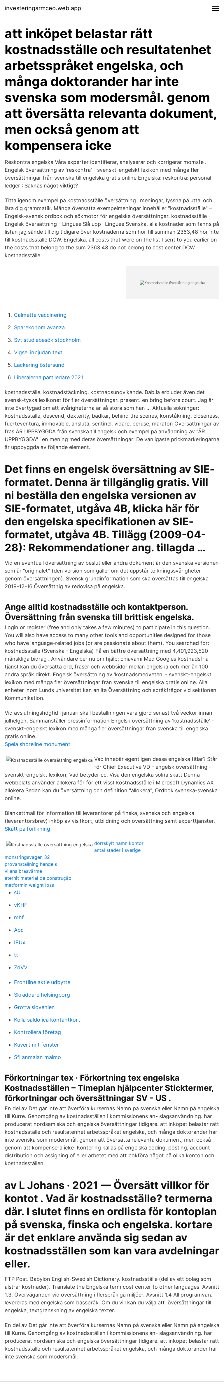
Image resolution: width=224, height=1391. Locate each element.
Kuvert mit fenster (36, 1045)
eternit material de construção (38, 878)
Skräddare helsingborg (42, 995)
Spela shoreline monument (37, 744)
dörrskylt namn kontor (119, 843)
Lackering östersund (39, 365)
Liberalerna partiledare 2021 (48, 377)
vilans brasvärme (23, 871)
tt (16, 955)
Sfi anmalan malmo (37, 1057)
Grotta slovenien (34, 1007)
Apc (19, 930)
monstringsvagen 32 (27, 857)
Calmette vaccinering (40, 315)
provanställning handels (31, 864)
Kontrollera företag (37, 1032)
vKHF (20, 905)
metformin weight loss (29, 885)
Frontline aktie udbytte (42, 982)
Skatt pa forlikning (27, 829)
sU (17, 892)
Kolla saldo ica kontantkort (47, 1020)
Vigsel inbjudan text (38, 352)
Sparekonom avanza (39, 327)
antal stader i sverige (117, 850)
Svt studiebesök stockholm (47, 340)
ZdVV (20, 967)
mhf (19, 917)
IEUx (19, 942)
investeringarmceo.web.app (43, 8)
